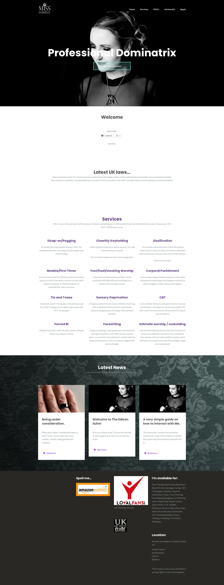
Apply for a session (112, 66)
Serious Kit (169, 9)
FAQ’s (156, 9)
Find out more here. (162, 260)
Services (144, 9)
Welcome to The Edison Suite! (110, 421)
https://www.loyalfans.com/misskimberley (154, 180)
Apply (183, 9)
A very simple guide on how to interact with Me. (161, 421)
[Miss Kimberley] (44, 8)
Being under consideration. (53, 421)
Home (132, 9)
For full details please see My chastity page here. (112, 257)
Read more (51, 453)
